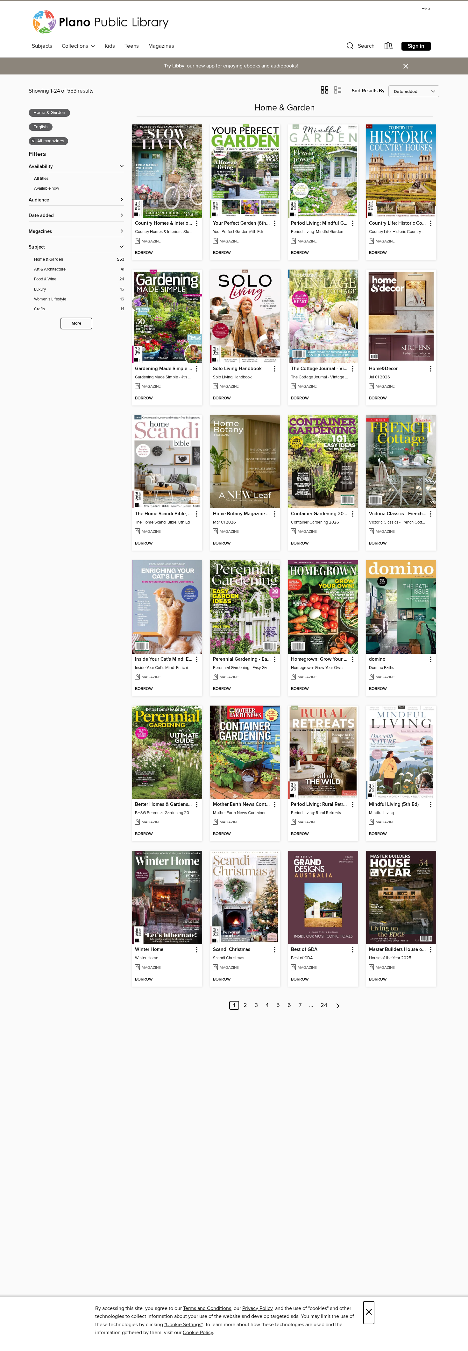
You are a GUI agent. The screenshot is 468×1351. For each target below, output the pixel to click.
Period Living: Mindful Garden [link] (320, 223)
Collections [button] (76, 46)
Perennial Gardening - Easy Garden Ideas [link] (242, 659)
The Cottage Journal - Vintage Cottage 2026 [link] (320, 369)
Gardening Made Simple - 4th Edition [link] (164, 369)
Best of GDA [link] (304, 950)
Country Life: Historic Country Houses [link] (398, 223)
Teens (131, 46)
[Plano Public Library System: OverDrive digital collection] (102, 21)
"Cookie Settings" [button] (183, 1324)
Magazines (161, 46)
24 (324, 1005)
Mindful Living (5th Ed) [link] (394, 804)
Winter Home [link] (149, 950)
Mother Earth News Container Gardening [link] (242, 804)
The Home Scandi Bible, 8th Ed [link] (164, 514)
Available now (46, 188)
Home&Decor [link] (383, 369)
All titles (41, 178)
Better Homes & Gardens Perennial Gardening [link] (164, 804)
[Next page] (338, 1005)
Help (426, 8)
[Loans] (388, 47)
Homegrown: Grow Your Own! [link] (320, 659)
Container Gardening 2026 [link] (320, 514)
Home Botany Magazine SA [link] (242, 514)
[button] (359, 47)
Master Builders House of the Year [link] (398, 950)
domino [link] (377, 659)
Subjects (42, 46)
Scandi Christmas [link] (231, 950)
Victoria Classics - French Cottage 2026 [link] (398, 514)
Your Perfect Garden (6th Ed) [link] (242, 223)
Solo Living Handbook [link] (237, 369)
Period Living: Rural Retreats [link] (320, 804)
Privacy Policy (257, 1308)
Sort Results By (368, 91)
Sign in (416, 46)
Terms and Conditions (207, 1308)
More (76, 323)
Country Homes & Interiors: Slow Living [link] (164, 223)
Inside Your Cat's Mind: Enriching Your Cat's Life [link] (164, 659)
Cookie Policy (198, 1332)
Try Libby (174, 66)
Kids (110, 46)
